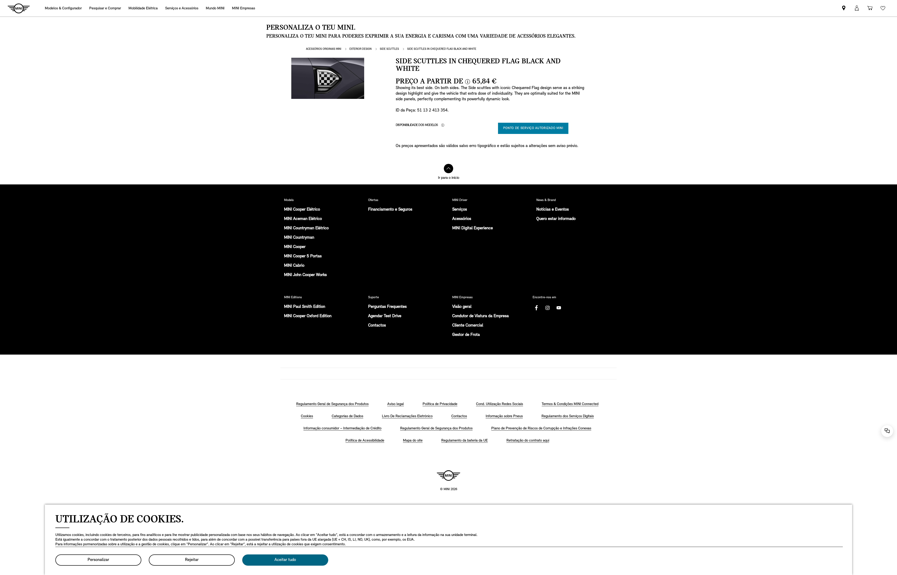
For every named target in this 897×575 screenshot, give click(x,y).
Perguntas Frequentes (387, 307)
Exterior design (360, 49)
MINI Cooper (295, 247)
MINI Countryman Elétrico (306, 228)
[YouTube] (558, 308)
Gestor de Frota (466, 335)
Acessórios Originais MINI (323, 49)
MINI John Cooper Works (305, 275)
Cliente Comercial (467, 325)
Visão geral (461, 307)
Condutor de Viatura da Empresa (480, 316)
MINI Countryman (299, 238)
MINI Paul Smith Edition (304, 307)
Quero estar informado (556, 219)
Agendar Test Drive (384, 316)
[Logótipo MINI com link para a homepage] (448, 475)
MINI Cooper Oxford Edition (307, 316)
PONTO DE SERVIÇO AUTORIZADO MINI (533, 128)
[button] (856, 8)
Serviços (459, 210)
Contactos (377, 325)
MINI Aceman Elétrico (303, 219)
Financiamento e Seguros (390, 210)
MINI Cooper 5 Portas (303, 256)
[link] (843, 8)
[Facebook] (536, 308)
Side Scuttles (389, 49)
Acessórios (461, 219)
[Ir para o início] (448, 168)
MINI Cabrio (294, 266)
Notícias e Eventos (552, 210)
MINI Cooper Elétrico (302, 210)
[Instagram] (547, 308)
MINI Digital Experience (472, 228)
